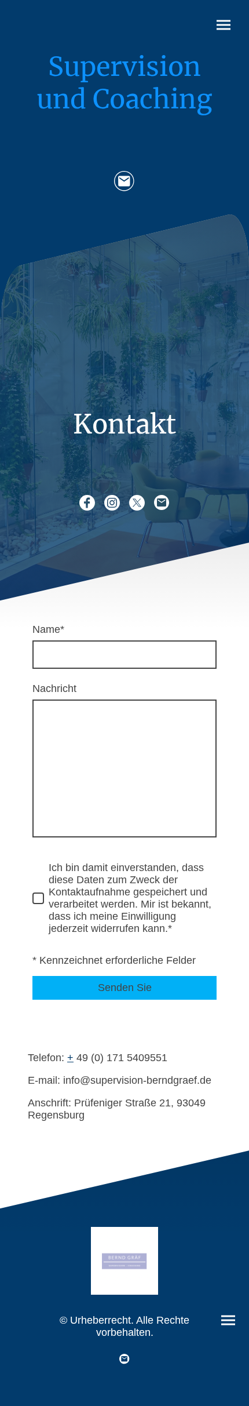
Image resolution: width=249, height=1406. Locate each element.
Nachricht (54, 688)
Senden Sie (125, 987)
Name (48, 629)
